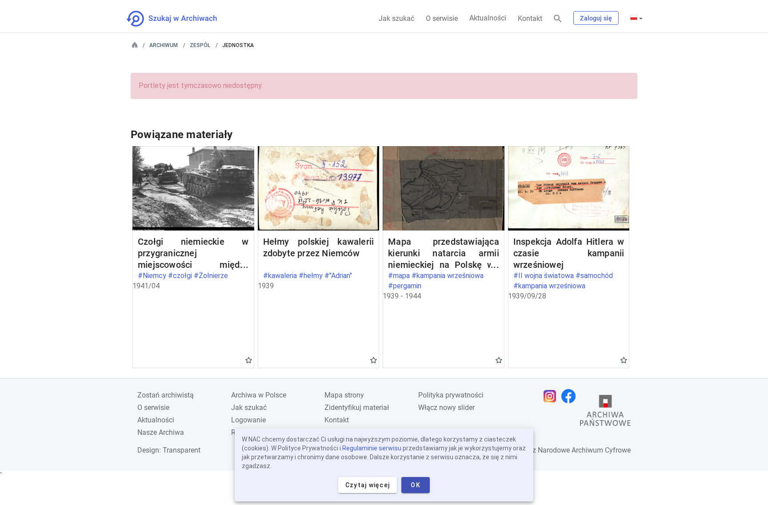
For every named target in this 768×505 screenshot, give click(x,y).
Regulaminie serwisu (371, 448)
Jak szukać (396, 18)
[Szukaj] (558, 19)
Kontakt (530, 18)
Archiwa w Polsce (258, 395)
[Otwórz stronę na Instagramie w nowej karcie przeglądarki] (552, 396)
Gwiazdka (248, 359)
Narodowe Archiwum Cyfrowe (584, 450)
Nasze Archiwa (160, 432)
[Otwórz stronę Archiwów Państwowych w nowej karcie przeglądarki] (605, 412)
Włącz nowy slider (446, 407)
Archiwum (163, 45)
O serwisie (442, 18)
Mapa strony (344, 395)
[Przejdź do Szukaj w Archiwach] (179, 18)
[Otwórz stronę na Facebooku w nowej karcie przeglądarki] (570, 396)
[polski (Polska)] (636, 18)
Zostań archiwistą (165, 395)
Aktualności (487, 18)
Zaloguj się (596, 18)
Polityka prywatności (451, 395)
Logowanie (248, 420)
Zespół (200, 45)
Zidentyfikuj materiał (356, 407)
